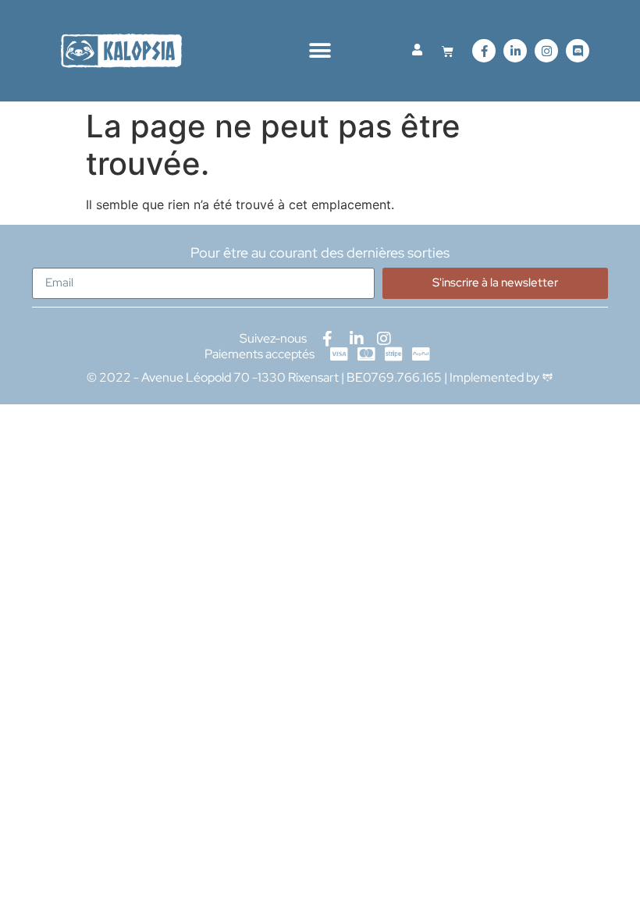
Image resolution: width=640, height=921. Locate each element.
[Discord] (577, 50)
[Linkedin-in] (515, 50)
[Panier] (447, 51)
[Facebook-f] (484, 50)
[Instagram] (546, 50)
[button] (320, 51)
